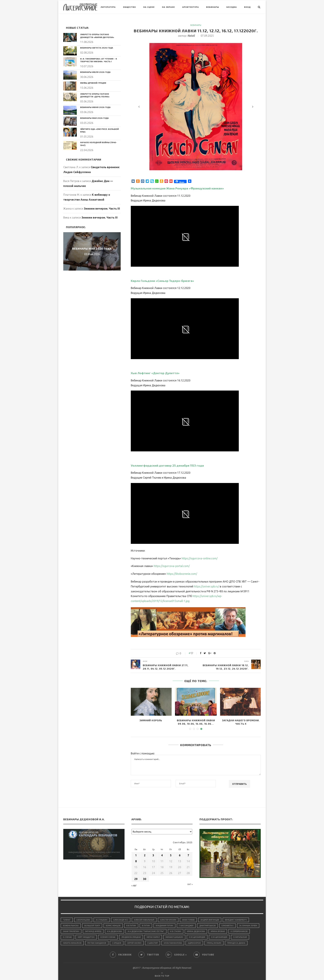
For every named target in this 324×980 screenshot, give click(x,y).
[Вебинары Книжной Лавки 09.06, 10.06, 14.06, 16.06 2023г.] (196, 702)
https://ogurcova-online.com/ (200, 558)
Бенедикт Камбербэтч (236, 920)
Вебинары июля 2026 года (95, 72)
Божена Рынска (70, 926)
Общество (129, 7)
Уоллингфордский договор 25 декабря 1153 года (167, 465)
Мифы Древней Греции (93, 83)
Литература (108, 7)
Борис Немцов (113, 926)
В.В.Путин (131, 926)
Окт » (190, 884)
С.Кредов (116, 943)
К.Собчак (67, 937)
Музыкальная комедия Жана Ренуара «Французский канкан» (177, 188)
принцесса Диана (236, 943)
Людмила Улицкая (131, 937)
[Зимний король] (151, 702)
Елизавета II (227, 926)
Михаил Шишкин (174, 937)
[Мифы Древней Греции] (70, 85)
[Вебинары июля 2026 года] (70, 75)
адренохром (194, 943)
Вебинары (212, 7)
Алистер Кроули (168, 920)
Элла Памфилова (173, 943)
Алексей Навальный (144, 920)
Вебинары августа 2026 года (96, 47)
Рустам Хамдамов (96, 943)
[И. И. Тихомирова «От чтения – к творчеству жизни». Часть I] (70, 61)
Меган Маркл (153, 937)
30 (144, 878)
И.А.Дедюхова (114, 931)
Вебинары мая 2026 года (94, 118)
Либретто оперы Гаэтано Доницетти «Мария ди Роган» (97, 35)
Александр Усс (120, 920)
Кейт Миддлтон (86, 937)
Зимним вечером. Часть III (102, 208)
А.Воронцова (83, 920)
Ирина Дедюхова (196, 931)
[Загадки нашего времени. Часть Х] (241, 702)
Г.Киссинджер (186, 926)
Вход (247, 7)
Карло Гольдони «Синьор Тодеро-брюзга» (162, 281)
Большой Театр (92, 926)
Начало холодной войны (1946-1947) (98, 143)
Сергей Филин (134, 943)
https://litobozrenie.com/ (182, 573)
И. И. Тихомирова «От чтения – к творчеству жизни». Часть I (98, 60)
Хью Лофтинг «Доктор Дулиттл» (155, 373)
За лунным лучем (248, 926)
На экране (168, 7)
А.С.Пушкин (101, 920)
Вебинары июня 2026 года (95, 107)
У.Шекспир (152, 943)
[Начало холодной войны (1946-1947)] (70, 145)
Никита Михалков (72, 943)
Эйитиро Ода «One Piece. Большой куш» (99, 130)
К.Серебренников (239, 931)
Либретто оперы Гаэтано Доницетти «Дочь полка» (95, 95)
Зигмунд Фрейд (93, 931)
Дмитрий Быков (207, 926)
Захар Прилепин (71, 931)
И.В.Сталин (175, 931)
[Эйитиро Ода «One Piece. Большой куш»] (70, 132)
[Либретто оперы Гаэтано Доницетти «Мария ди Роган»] (70, 37)
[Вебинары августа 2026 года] (70, 50)
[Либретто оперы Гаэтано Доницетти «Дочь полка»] (70, 96)
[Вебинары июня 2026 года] (70, 110)
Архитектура (190, 7)
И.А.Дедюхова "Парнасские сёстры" (146, 931)
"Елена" (67, 920)
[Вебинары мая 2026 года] (70, 121)
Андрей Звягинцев (209, 920)
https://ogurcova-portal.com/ (172, 565)
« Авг (134, 886)
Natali (191, 35)
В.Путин (146, 926)
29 (135, 878)
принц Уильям (214, 943)
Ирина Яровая (218, 931)
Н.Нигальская (240, 937)
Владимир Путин (164, 926)
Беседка (231, 7)
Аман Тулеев (188, 920)
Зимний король (151, 720)
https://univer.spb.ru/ (206, 586)
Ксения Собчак (107, 937)
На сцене (149, 7)
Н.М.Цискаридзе (197, 937)
